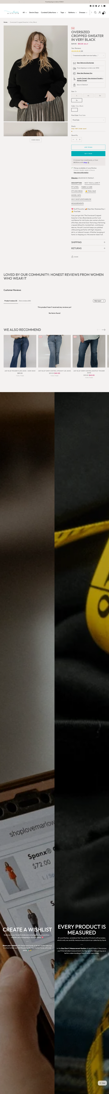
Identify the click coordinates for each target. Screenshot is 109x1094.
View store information (81, 172)
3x (77, 100)
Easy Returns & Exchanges (85, 63)
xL (88, 96)
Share (76, 257)
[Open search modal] (95, 12)
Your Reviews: (76, 48)
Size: (74, 91)
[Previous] (19, 2)
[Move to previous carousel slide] (98, 330)
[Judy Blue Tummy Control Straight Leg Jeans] (54, 351)
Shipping (74, 178)
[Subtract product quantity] (73, 139)
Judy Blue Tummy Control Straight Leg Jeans (54, 371)
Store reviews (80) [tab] (25, 301)
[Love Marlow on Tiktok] (99, 6)
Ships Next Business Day (84, 73)
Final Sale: (78, 115)
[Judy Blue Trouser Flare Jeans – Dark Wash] (20, 351)
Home (5, 22)
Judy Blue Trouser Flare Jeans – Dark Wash (19, 371)
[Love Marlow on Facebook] (91, 6)
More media (36, 140)
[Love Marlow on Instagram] (93, 6)
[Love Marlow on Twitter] (102, 6)
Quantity (74, 135)
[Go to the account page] (100, 12)
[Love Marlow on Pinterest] (96, 6)
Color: (77, 106)
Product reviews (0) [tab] (10, 301)
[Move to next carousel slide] (103, 330)
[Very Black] (74, 110)
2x (100, 96)
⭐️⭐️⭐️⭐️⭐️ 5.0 (77, 51)
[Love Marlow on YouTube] (104, 6)
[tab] (76, 183)
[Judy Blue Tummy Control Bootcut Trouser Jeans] (89, 351)
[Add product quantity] (80, 139)
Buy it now (88, 153)
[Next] (89, 2)
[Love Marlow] (12, 12)
